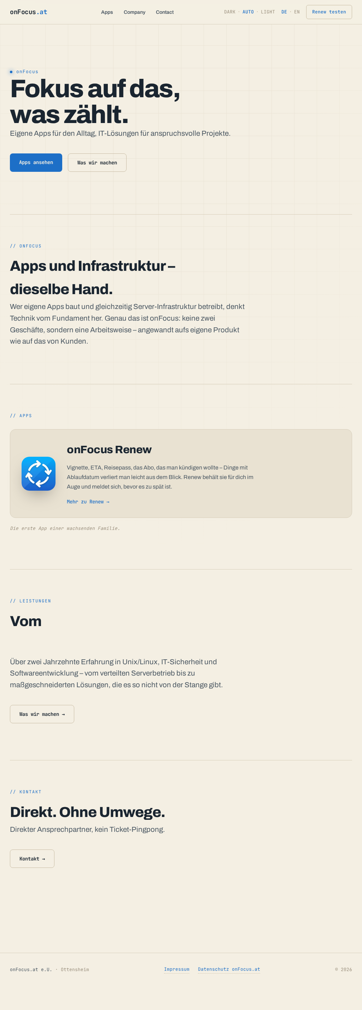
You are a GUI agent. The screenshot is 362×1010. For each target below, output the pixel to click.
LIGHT (268, 12)
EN (297, 12)
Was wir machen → (42, 714)
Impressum (176, 969)
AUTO (248, 12)
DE (284, 12)
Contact (165, 12)
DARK (229, 12)
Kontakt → (32, 859)
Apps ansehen (36, 162)
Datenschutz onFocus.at (229, 969)
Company (134, 12)
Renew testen (329, 12)
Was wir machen (97, 162)
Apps (107, 12)
